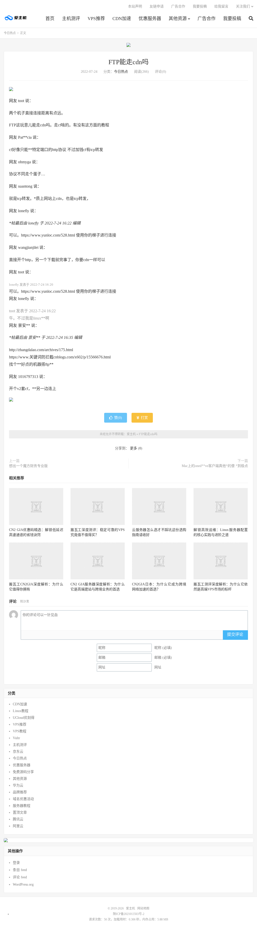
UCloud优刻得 (23, 718)
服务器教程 (21, 806)
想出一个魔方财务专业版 (28, 466)
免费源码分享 (23, 772)
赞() (118, 418)
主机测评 (71, 18)
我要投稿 (232, 18)
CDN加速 (121, 18)
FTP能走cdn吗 (128, 62)
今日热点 (10, 33)
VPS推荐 (96, 18)
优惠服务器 (150, 18)
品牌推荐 (20, 792)
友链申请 (157, 6)
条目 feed (20, 870)
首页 (49, 18)
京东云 (18, 751)
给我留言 (221, 6)
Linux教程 (20, 711)
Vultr (16, 738)
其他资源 (178, 18)
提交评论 (235, 634)
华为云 (18, 785)
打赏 (144, 418)
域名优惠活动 (23, 799)
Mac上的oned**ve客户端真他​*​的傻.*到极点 (215, 466)
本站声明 (135, 6)
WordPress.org (23, 884)
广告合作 (207, 18)
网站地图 (143, 908)
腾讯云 (18, 819)
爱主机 (16, 18)
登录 (16, 863)
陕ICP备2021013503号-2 (128, 914)
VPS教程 (19, 731)
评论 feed (20, 877)
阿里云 (18, 826)
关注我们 (243, 6)
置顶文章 (20, 812)
